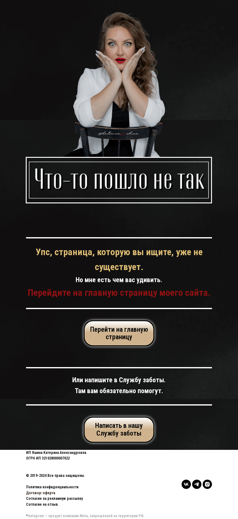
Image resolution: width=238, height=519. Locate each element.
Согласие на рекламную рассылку (54, 498)
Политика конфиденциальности (52, 487)
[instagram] (207, 484)
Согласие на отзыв (42, 504)
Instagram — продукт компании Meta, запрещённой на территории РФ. (86, 516)
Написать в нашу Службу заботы (119, 429)
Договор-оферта (40, 493)
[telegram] (196, 484)
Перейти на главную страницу (119, 333)
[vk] (186, 484)
